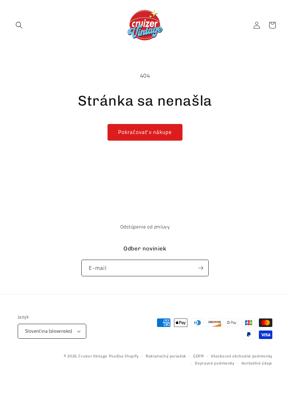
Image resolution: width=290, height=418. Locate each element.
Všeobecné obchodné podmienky (241, 356)
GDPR (198, 356)
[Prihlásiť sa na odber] (200, 268)
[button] (19, 25)
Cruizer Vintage (93, 356)
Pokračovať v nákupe (145, 132)
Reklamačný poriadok (166, 356)
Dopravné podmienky (214, 363)
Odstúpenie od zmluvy (145, 226)
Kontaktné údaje (257, 363)
